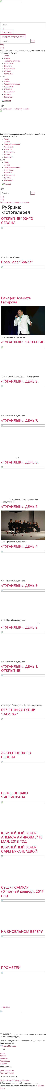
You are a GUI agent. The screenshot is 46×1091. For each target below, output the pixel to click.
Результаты (6, 32)
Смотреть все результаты (13, 37)
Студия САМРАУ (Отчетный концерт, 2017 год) (22, 891)
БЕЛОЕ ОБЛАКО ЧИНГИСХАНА (14, 795)
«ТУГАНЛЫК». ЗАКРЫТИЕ (22, 342)
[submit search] (33, 42)
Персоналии (9, 69)
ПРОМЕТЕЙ (10, 968)
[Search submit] (2, 29)
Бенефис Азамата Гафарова (16, 300)
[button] (23, 76)
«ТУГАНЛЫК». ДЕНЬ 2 (19, 627)
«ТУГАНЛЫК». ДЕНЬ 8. (19, 381)
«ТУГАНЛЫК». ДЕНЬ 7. (19, 420)
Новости (8, 66)
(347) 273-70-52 (7, 1073)
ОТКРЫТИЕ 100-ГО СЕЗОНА (17, 220)
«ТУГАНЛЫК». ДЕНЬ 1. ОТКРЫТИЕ (19, 668)
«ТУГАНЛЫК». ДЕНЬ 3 (19, 585)
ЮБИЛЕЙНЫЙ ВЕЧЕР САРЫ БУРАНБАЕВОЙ (19, 849)
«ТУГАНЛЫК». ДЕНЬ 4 (19, 546)
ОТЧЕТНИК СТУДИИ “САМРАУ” (18, 712)
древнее (5, 1007)
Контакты (8, 74)
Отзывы (7, 71)
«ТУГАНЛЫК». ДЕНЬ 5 (19, 507)
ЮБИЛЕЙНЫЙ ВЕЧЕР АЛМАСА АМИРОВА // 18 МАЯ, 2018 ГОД (21, 837)
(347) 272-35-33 (7, 1071)
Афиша (7, 58)
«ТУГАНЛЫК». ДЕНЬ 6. (19, 462)
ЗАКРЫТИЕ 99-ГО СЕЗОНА (16, 755)
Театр (6, 56)
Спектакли (8, 63)
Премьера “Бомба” (17, 262)
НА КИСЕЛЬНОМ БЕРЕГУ (22, 931)
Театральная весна (12, 61)
